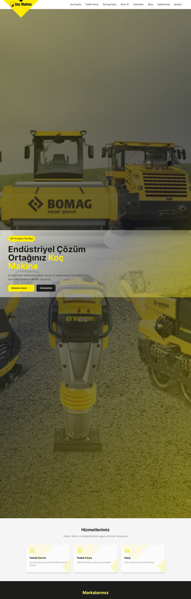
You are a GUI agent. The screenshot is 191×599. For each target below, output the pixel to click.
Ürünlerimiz (46, 288)
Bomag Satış (109, 4)
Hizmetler (138, 4)
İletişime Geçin (19, 288)
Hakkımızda (163, 4)
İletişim (178, 4)
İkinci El (125, 4)
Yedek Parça (92, 4)
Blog (150, 4)
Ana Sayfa (75, 4)
